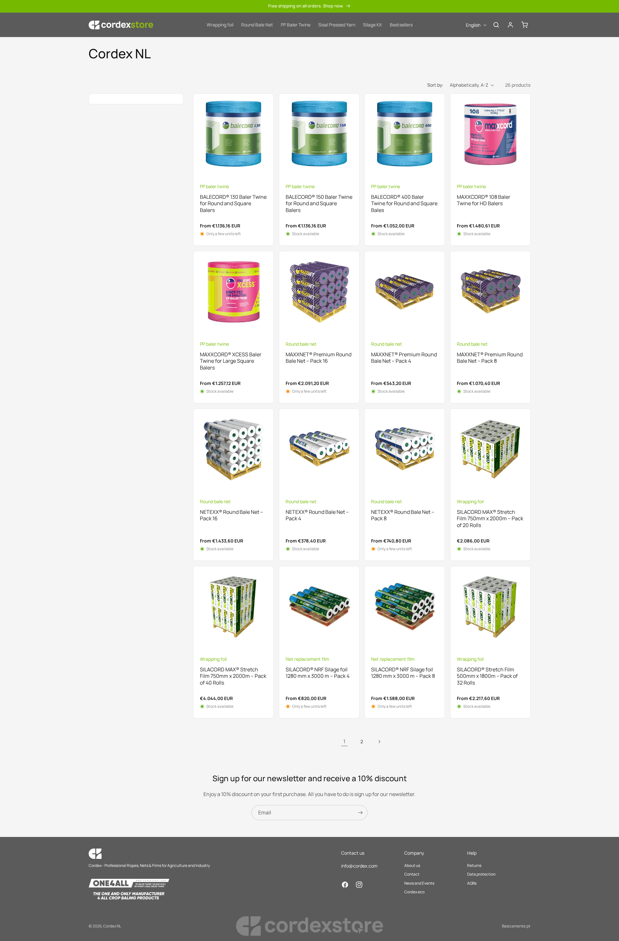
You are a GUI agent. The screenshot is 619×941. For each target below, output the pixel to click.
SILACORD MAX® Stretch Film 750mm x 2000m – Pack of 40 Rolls (233, 676)
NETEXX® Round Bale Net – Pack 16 (231, 515)
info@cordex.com (359, 866)
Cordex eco (414, 892)
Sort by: (435, 85)
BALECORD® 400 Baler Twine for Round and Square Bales (404, 204)
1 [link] (344, 741)
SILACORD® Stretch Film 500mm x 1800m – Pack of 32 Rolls (487, 676)
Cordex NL (112, 926)
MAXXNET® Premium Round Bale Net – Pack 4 (404, 358)
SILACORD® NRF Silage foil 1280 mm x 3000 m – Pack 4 (317, 672)
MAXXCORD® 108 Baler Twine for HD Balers (483, 200)
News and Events (419, 883)
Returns (474, 865)
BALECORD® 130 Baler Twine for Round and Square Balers (233, 204)
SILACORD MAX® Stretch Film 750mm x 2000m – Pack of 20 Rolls (490, 518)
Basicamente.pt (516, 926)
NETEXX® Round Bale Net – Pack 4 (317, 515)
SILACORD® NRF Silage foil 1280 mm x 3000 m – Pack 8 (403, 672)
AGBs (472, 883)
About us (412, 865)
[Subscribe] (360, 812)
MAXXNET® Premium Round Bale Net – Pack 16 (318, 358)
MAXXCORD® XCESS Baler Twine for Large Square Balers (230, 361)
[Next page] (379, 742)
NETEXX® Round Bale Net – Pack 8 (402, 515)
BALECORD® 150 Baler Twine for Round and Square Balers (319, 204)
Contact (411, 874)
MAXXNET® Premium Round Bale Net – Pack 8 (490, 358)
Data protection (481, 874)
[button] (496, 25)
